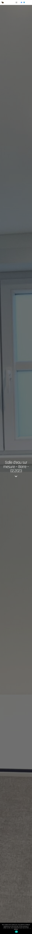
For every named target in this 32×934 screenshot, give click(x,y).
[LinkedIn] (24, 2)
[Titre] (2, 2)
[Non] (30, 928)
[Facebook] (21, 2)
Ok (16, 931)
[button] (16, 2)
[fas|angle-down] (16, 476)
